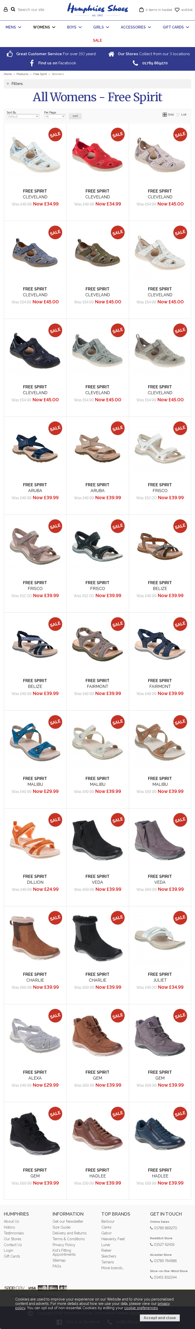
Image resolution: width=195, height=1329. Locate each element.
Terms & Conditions (69, 1239)
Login (8, 1250)
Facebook (56, 63)
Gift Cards (12, 1256)
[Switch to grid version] (165, 114)
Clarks (106, 1227)
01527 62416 (163, 1244)
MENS (11, 27)
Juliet (160, 980)
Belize (160, 588)
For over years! (55, 54)
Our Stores (12, 1239)
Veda (97, 882)
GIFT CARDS (173, 27)
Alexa (35, 1078)
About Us (11, 1221)
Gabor (106, 1233)
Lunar (105, 1245)
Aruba (35, 490)
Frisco (160, 490)
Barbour (108, 1221)
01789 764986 (165, 1260)
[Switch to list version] (178, 114)
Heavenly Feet (113, 1239)
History (9, 1227)
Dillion (35, 882)
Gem (97, 1078)
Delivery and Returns (69, 1233)
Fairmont (97, 686)
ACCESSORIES (133, 27)
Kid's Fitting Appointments (64, 1252)
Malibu (35, 784)
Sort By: (12, 112)
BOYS (71, 27)
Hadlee (97, 1176)
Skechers (108, 1256)
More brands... (112, 1268)
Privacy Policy (64, 1245)
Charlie (35, 980)
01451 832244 (165, 1277)
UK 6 (140, 214)
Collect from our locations (153, 54)
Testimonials (14, 1233)
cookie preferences (141, 1308)
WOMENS (41, 27)
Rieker (106, 1250)
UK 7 (52, 312)
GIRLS (98, 27)
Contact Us (13, 1245)
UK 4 (15, 214)
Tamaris (107, 1262)
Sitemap (59, 1260)
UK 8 (159, 214)
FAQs (57, 1266)
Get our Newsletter (68, 1221)
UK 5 (34, 214)
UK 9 (78, 507)
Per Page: (50, 112)
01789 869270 (165, 1227)
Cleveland (35, 197)
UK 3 (140, 205)
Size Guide (61, 1227)
